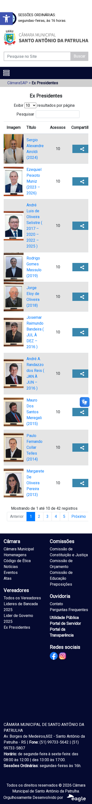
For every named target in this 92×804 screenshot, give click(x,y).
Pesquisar (25, 114)
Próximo (78, 516)
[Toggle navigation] (6, 73)
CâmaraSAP (17, 83)
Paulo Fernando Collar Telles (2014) (34, 447)
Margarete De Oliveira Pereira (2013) (35, 483)
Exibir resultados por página (44, 105)
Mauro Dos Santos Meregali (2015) (34, 412)
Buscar (79, 56)
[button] (6, 18)
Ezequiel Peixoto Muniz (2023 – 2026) (33, 181)
